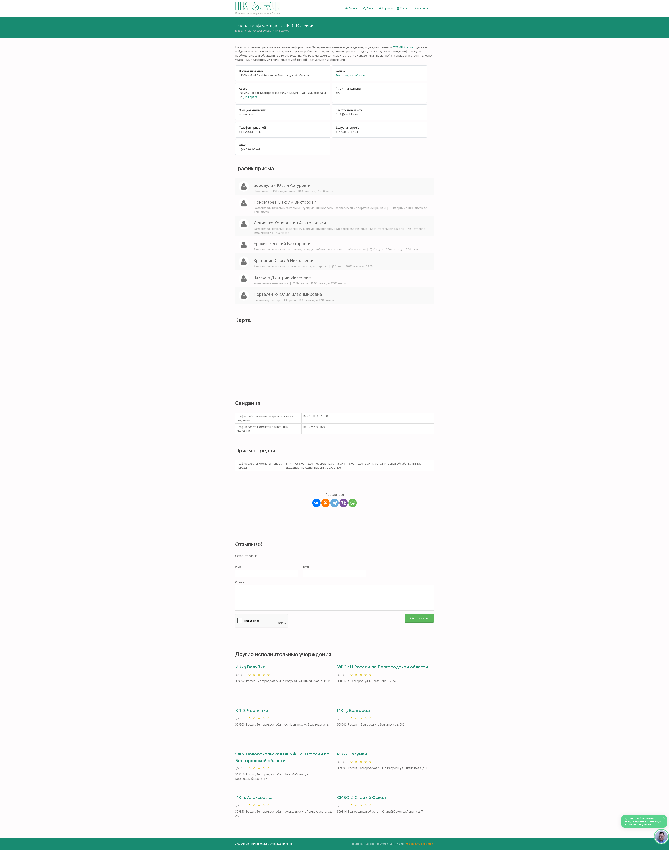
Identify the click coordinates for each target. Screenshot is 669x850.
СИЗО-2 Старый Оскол (361, 797)
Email (306, 567)
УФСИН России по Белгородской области (382, 666)
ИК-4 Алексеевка (253, 797)
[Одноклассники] (325, 503)
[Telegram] (334, 503)
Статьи (404, 8)
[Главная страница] (257, 8)
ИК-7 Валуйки (352, 754)
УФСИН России (403, 47)
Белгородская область (259, 30)
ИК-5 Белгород (353, 710)
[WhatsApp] (352, 503)
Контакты (422, 8)
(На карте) (250, 97)
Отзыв (239, 582)
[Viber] (343, 503)
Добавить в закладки (420, 843)
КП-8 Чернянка (251, 710)
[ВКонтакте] (316, 503)
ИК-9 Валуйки (250, 666)
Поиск (370, 8)
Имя (238, 567)
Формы (385, 8)
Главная (353, 8)
